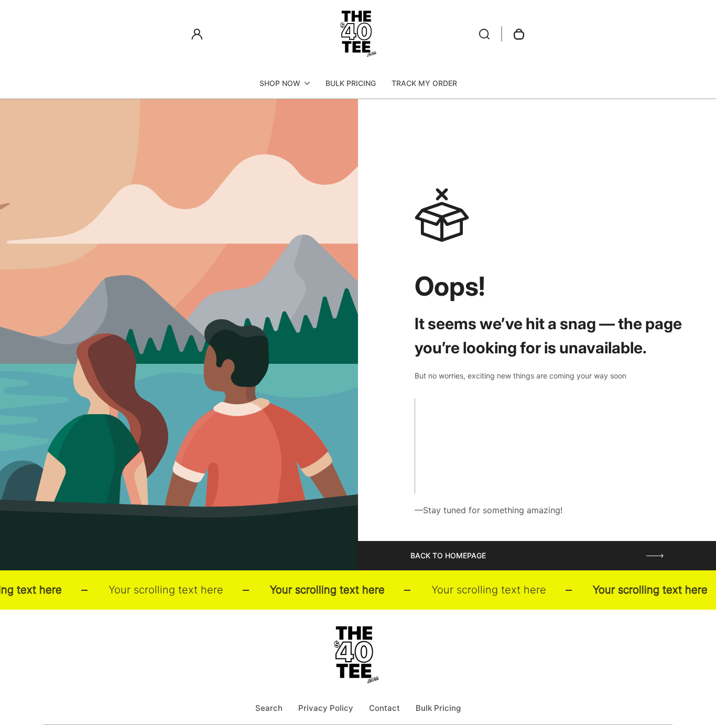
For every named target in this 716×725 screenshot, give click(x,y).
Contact (384, 708)
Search (269, 708)
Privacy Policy (325, 708)
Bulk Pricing (438, 708)
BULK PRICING (351, 83)
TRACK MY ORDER (424, 83)
